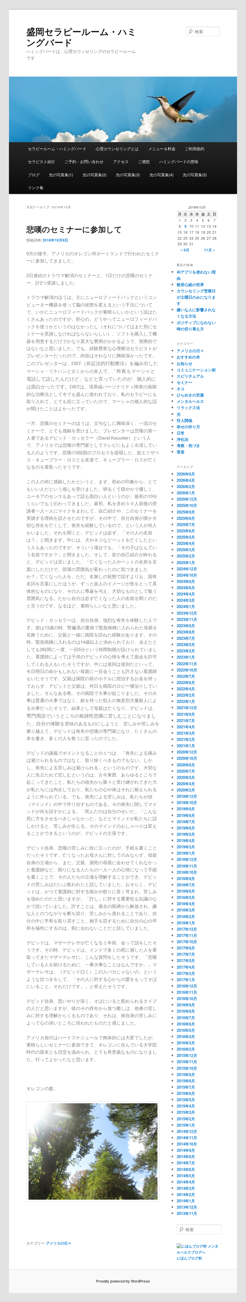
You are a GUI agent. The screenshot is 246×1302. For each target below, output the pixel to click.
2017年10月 (187, 941)
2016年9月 (186, 1005)
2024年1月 (186, 606)
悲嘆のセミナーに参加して (74, 229)
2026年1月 (186, 493)
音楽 (180, 452)
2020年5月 (186, 777)
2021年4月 (186, 727)
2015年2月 (186, 1119)
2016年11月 (187, 992)
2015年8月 (186, 1081)
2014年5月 (186, 1175)
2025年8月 (186, 518)
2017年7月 (186, 954)
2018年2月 (186, 916)
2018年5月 (186, 897)
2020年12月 (187, 752)
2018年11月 (187, 866)
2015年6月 (186, 1093)
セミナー (184, 382)
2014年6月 (186, 1169)
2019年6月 (186, 828)
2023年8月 (186, 632)
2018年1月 (186, 923)
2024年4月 (186, 594)
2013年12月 (187, 1207)
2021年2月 (186, 739)
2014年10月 (187, 1144)
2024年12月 (187, 569)
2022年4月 (186, 689)
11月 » (209, 250)
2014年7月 (186, 1163)
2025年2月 (186, 556)
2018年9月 (186, 878)
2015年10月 (187, 1068)
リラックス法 (188, 407)
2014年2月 (186, 1194)
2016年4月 (186, 1036)
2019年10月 (187, 802)
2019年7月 (186, 821)
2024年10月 (187, 575)
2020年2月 (186, 790)
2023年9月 (186, 625)
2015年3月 (186, 1112)
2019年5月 (186, 834)
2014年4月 (186, 1182)
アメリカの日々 (58, 1243)
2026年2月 (186, 486)
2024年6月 (186, 587)
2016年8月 (186, 1011)
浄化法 (182, 439)
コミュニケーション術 (196, 370)
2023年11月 (187, 619)
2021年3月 (186, 733)
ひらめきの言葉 (190, 395)
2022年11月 (187, 663)
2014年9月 (186, 1150)
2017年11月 (187, 935)
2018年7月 (186, 885)
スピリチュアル (190, 376)
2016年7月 (186, 1017)
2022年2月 (186, 695)
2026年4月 (186, 480)
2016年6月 (186, 1024)
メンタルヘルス (190, 401)
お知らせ (184, 363)
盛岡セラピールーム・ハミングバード (81, 36)
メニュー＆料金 (162, 148)
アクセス (121, 161)
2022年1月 (186, 701)
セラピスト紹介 (41, 161)
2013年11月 (187, 1213)
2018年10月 (187, 872)
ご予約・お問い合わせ (84, 161)
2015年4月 (186, 1106)
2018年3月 (186, 910)
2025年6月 (186, 531)
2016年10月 (187, 998)
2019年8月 (186, 815)
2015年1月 (186, 1125)
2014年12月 (187, 1131)
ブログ (34, 174)
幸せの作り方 (188, 426)
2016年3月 (186, 1043)
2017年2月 (186, 973)
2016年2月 (186, 1049)
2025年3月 (186, 549)
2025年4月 (186, 543)
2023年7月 (186, 638)
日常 (180, 433)
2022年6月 (186, 682)
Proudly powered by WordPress (123, 1281)
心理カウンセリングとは (117, 148)
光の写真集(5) (195, 174)
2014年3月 (186, 1188)
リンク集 (36, 187)
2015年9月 (186, 1074)
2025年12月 (187, 499)
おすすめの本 (188, 357)
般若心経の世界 (190, 284)
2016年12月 (187, 986)
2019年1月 (186, 853)
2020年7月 (186, 771)
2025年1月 (186, 562)
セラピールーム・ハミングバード (57, 148)
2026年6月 (186, 474)
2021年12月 (187, 707)
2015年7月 (186, 1087)
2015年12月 (187, 1055)
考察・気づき (188, 445)
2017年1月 (186, 979)
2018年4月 (186, 903)
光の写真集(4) (161, 174)
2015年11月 (187, 1061)
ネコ (180, 388)
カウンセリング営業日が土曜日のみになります (196, 297)
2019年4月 (186, 840)
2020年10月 (187, 758)
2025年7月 (186, 524)
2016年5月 (186, 1030)
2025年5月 (186, 537)
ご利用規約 (194, 148)
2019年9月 (186, 809)
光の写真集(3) (128, 174)
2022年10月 (187, 670)
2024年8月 (186, 581)
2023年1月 (186, 657)
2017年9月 (186, 948)
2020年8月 (186, 765)
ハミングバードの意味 (178, 161)
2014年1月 (186, 1201)
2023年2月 (186, 651)
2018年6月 (186, 891)
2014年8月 (186, 1156)
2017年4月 (186, 967)
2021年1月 (186, 745)
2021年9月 (186, 714)
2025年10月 (187, 505)
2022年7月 (186, 676)
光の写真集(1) (61, 174)
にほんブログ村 (189, 1258)
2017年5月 (186, 960)
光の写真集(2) (94, 174)
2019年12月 (187, 796)
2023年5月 (186, 644)
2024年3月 (186, 600)
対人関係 (184, 420)
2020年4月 (186, 783)
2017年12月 (187, 929)
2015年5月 (186, 1099)
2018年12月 (187, 859)
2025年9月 (186, 512)
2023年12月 (187, 613)
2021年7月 (186, 720)
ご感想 (144, 161)
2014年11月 (187, 1137)
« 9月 (185, 250)
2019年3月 (186, 847)
